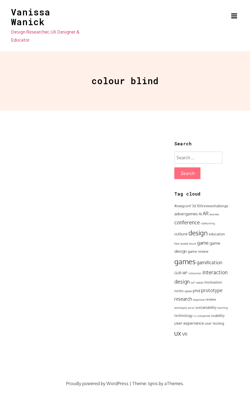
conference (187, 222)
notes (179, 290)
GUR (177, 273)
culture (181, 233)
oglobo (188, 291)
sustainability (206, 307)
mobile (199, 282)
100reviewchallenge (212, 206)
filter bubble (181, 243)
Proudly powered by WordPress (97, 383)
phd (196, 290)
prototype (211, 290)
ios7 (193, 282)
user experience (189, 323)
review (211, 299)
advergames (186, 213)
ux (177, 333)
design (198, 233)
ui (195, 316)
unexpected (203, 316)
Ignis (153, 383)
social (191, 308)
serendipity (180, 308)
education (217, 234)
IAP (185, 273)
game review (198, 251)
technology (183, 315)
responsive (199, 299)
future (192, 243)
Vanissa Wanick (30, 17)
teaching (223, 308)
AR (205, 213)
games (185, 261)
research (183, 299)
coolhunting (208, 223)
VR (184, 334)
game (202, 243)
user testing (214, 323)
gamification (209, 262)
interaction (194, 273)
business (214, 214)
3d (194, 206)
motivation (213, 282)
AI (200, 214)
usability (218, 315)
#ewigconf (182, 206)
